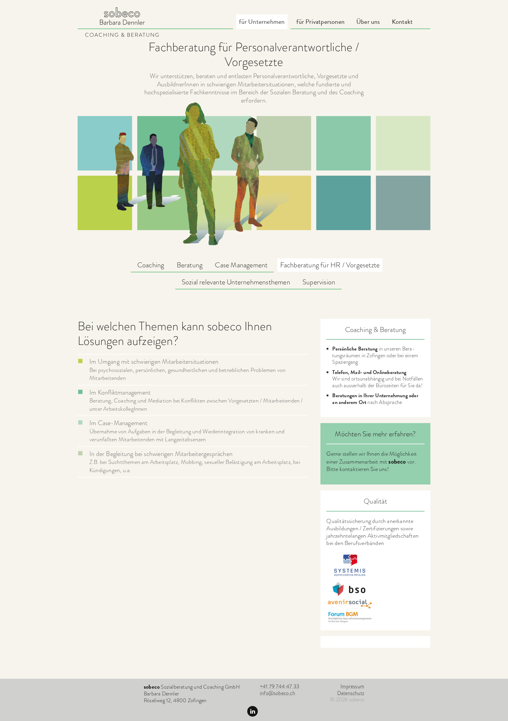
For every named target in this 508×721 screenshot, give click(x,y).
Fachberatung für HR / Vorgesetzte (330, 265)
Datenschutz (350, 693)
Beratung (190, 265)
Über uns (368, 21)
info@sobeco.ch (277, 693)
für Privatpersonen (320, 21)
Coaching (150, 265)
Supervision (319, 282)
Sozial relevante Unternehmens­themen (236, 282)
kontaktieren (354, 469)
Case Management (241, 265)
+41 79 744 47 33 (279, 686)
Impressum (352, 686)
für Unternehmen (262, 21)
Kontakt (402, 21)
